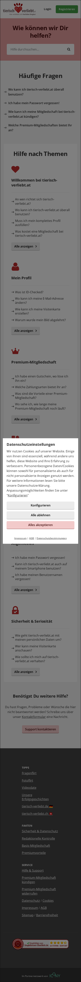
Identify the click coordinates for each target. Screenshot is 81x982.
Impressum (20, 538)
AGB (31, 538)
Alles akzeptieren (40, 525)
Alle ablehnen (40, 515)
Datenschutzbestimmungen (52, 538)
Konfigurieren (18, 495)
